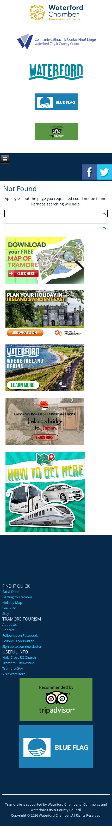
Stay (5, 613)
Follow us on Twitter (18, 641)
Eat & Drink (11, 591)
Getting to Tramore (17, 597)
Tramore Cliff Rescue (18, 663)
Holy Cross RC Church (19, 657)
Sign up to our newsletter (21, 646)
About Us (9, 624)
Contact (8, 630)
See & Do (9, 608)
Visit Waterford (14, 674)
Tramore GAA (12, 668)
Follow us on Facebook (20, 635)
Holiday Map (12, 602)
